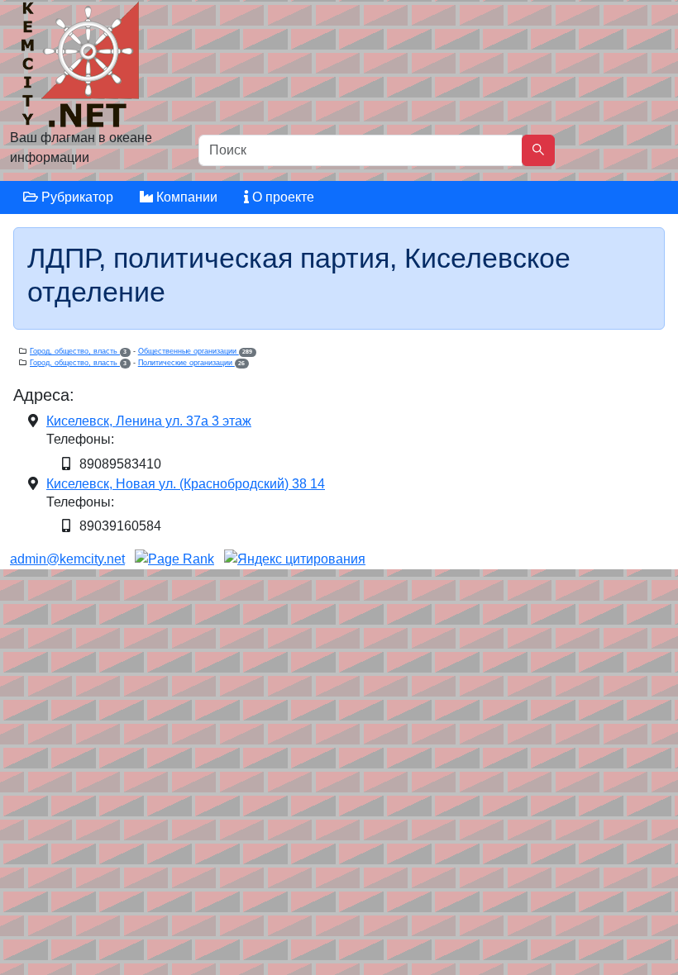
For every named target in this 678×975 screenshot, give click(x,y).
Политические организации (191, 363)
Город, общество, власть (78, 351)
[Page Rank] (174, 559)
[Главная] (82, 68)
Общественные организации (195, 351)
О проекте (281, 197)
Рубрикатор (75, 197)
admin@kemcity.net (67, 559)
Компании (185, 197)
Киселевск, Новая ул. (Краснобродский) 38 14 (185, 484)
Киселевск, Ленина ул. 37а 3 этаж (148, 421)
